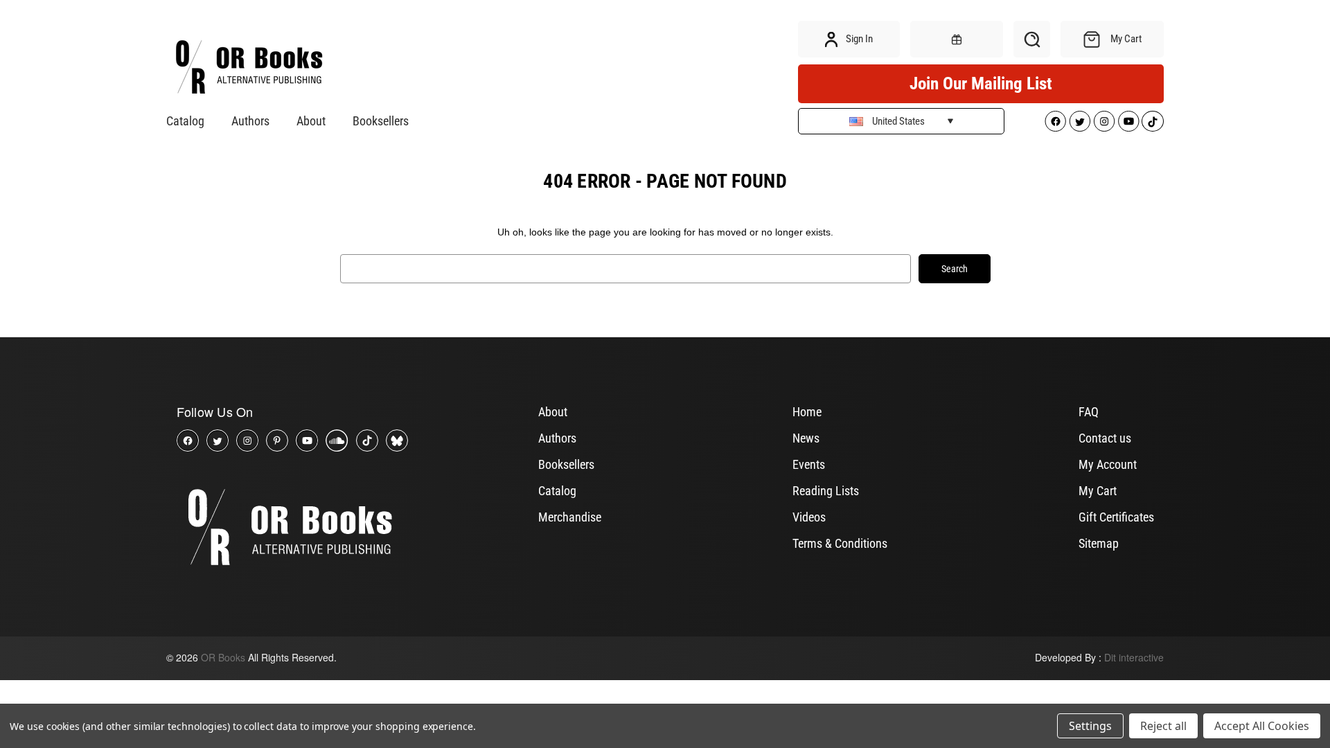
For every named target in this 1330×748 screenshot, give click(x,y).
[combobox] (625, 268)
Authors (250, 121)
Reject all (1163, 725)
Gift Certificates (1116, 517)
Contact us (1105, 438)
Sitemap (1099, 543)
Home (807, 411)
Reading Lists (825, 490)
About (311, 121)
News (805, 438)
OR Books (223, 657)
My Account (1108, 464)
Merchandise (569, 517)
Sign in (858, 39)
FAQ (1089, 411)
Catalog (185, 121)
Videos (809, 517)
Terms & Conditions (839, 543)
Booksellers (381, 121)
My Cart (1098, 490)
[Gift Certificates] (956, 39)
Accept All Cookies (1261, 725)
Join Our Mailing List (981, 83)
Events (808, 464)
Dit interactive (1134, 657)
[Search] (1031, 39)
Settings (1090, 725)
